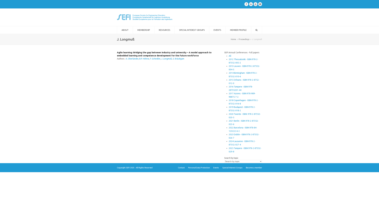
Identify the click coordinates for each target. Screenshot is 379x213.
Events (216, 168)
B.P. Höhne (144, 59)
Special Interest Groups (232, 168)
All (230, 56)
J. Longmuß (166, 59)
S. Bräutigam (178, 59)
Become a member (254, 168)
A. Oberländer (132, 59)
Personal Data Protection (199, 168)
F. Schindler (155, 59)
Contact (181, 168)
